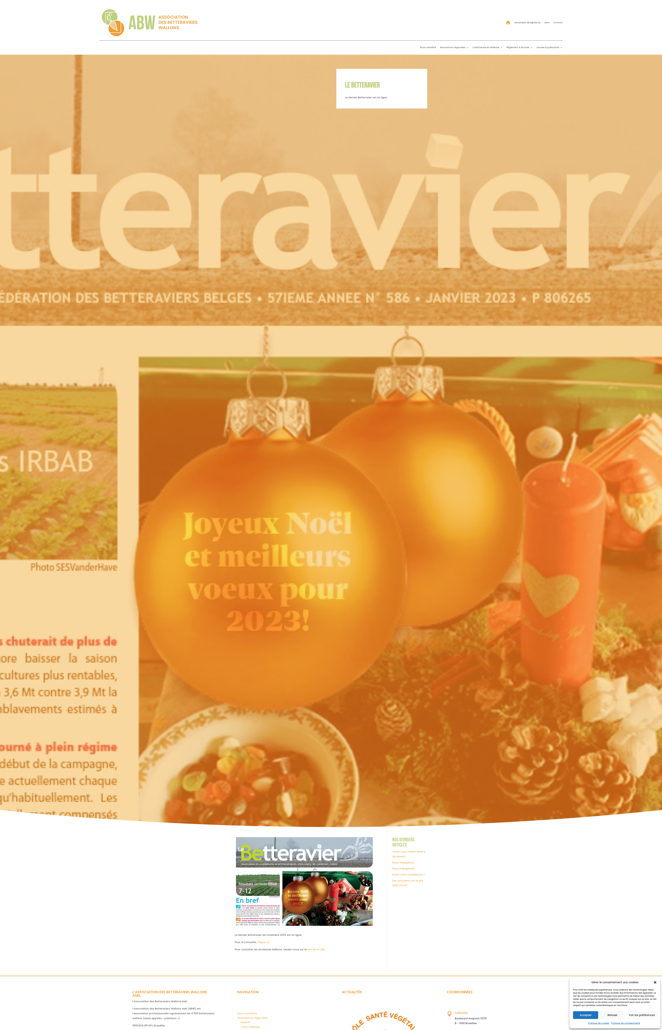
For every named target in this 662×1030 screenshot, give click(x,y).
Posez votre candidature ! (408, 874)
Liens (547, 22)
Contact (558, 22)
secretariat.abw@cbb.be (527, 22)
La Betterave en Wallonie (486, 47)
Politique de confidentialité (625, 1023)
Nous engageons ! (403, 862)
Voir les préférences (642, 1015)
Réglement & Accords (517, 47)
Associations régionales (452, 47)
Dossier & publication (548, 47)
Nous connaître (428, 47)
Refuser (613, 1015)
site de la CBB (316, 949)
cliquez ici (263, 942)
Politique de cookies (598, 1023)
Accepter (586, 1015)
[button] (655, 982)
